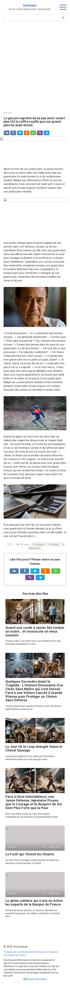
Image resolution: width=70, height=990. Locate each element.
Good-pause (30, 5)
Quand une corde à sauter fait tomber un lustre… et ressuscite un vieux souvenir (34, 631)
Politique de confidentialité (18, 951)
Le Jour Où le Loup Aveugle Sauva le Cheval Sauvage (33, 748)
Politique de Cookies (46, 951)
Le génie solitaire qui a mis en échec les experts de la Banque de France (34, 902)
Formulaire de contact (15, 955)
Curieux (55, 544)
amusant (40, 544)
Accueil (7, 113)
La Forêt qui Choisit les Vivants (29, 854)
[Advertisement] (35, 66)
